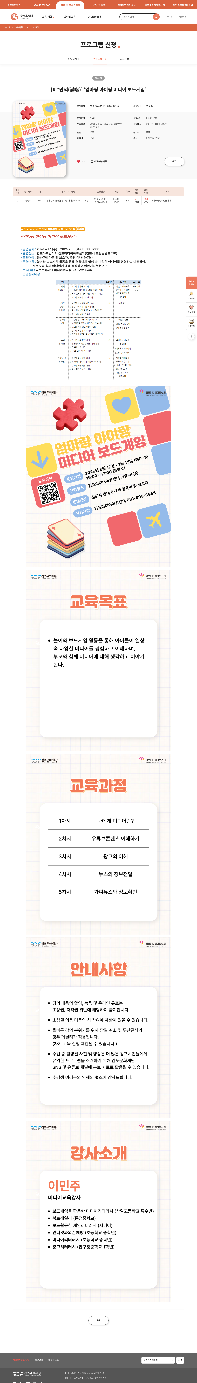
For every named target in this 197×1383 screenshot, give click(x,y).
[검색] (156, 16)
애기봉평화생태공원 (183, 5)
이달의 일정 (74, 59)
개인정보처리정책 (21, 1360)
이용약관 (39, 1360)
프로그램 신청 (100, 59)
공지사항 (124, 59)
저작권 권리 (53, 1360)
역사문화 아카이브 (127, 5)
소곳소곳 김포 (98, 5)
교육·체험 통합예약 (70, 5)
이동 (180, 1360)
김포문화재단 (14, 5)
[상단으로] (191, 336)
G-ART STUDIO (42, 5)
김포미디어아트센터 (155, 5)
